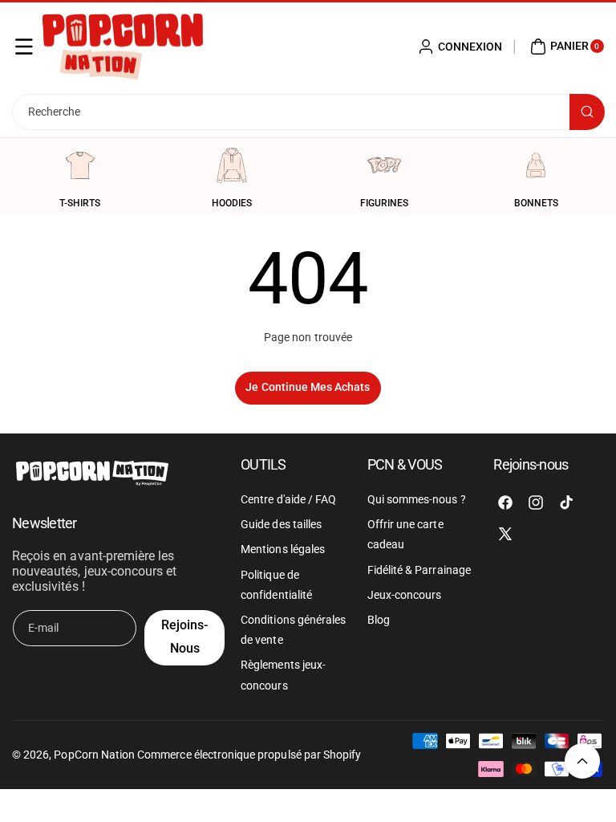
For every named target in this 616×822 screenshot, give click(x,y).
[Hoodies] (232, 165)
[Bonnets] (536, 165)
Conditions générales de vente (293, 629)
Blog (378, 619)
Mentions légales (283, 549)
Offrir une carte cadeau (405, 534)
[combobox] (308, 112)
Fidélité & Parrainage (419, 570)
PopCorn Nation (94, 754)
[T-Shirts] (80, 165)
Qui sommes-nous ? (416, 499)
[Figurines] (384, 165)
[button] (24, 47)
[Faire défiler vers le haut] (582, 761)
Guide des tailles (281, 524)
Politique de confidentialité (276, 584)
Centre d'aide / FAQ (288, 499)
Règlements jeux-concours (283, 674)
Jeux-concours (404, 594)
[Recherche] (587, 112)
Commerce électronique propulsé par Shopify (249, 754)
